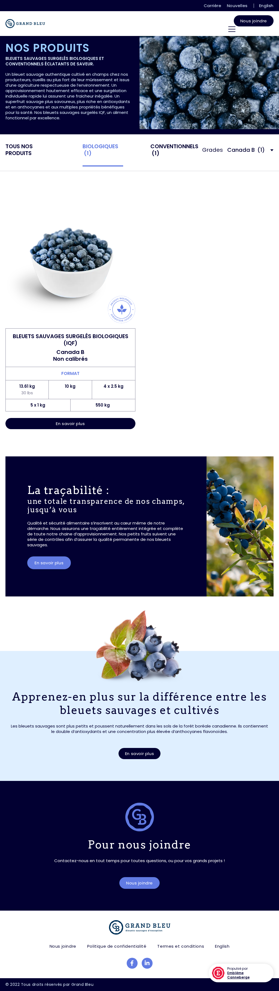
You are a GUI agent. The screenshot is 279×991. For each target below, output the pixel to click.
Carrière (213, 5)
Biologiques (100, 150)
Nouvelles (237, 5)
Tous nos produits (19, 150)
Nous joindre (253, 21)
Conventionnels (174, 150)
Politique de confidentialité (117, 946)
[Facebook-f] (132, 963)
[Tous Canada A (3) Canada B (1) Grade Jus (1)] (250, 155)
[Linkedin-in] (147, 963)
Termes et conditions (180, 946)
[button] (70, 423)
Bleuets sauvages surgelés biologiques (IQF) (70, 339)
